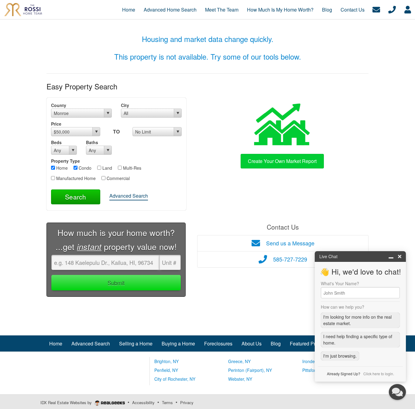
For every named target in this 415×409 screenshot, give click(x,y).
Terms (167, 402)
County (58, 105)
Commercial (117, 178)
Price (56, 124)
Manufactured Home (75, 178)
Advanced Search (128, 195)
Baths (92, 142)
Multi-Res (131, 168)
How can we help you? (342, 307)
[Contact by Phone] (392, 8)
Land (106, 168)
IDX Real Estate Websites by (66, 402)
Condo (84, 168)
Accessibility (143, 402)
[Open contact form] (376, 8)
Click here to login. (378, 373)
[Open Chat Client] (397, 392)
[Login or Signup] (407, 8)
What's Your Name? (340, 283)
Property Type (65, 161)
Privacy (187, 402)
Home (61, 168)
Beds (56, 142)
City (125, 105)
